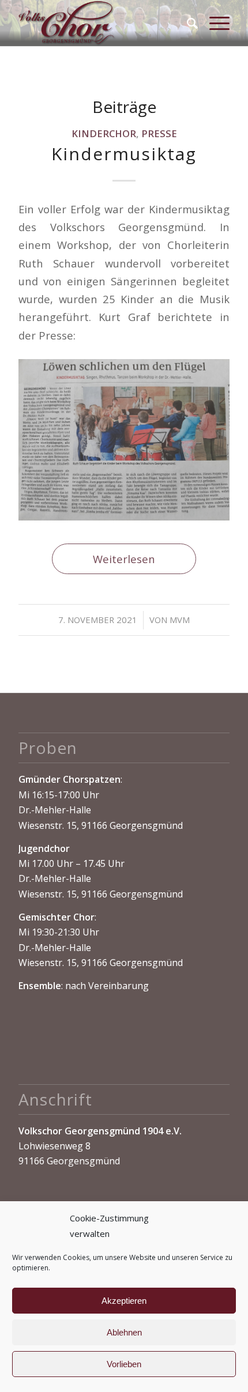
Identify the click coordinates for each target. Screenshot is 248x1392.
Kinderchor (104, 133)
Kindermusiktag (124, 153)
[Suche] (186, 23)
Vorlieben (124, 1364)
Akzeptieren (124, 1301)
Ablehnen (124, 1332)
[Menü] (214, 23)
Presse (159, 133)
